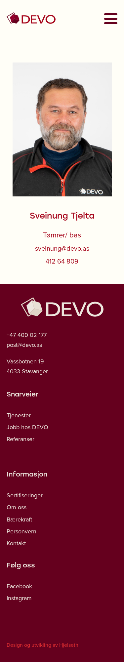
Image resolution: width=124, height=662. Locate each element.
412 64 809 (62, 261)
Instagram (19, 598)
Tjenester (19, 415)
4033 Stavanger (27, 371)
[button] (108, 18)
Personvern (21, 531)
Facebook (19, 586)
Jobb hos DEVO (27, 427)
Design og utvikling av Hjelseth (42, 644)
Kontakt (16, 543)
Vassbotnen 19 (25, 361)
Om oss (16, 507)
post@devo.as (24, 345)
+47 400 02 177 (27, 335)
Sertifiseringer (25, 495)
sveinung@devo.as (62, 248)
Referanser (20, 439)
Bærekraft (19, 519)
